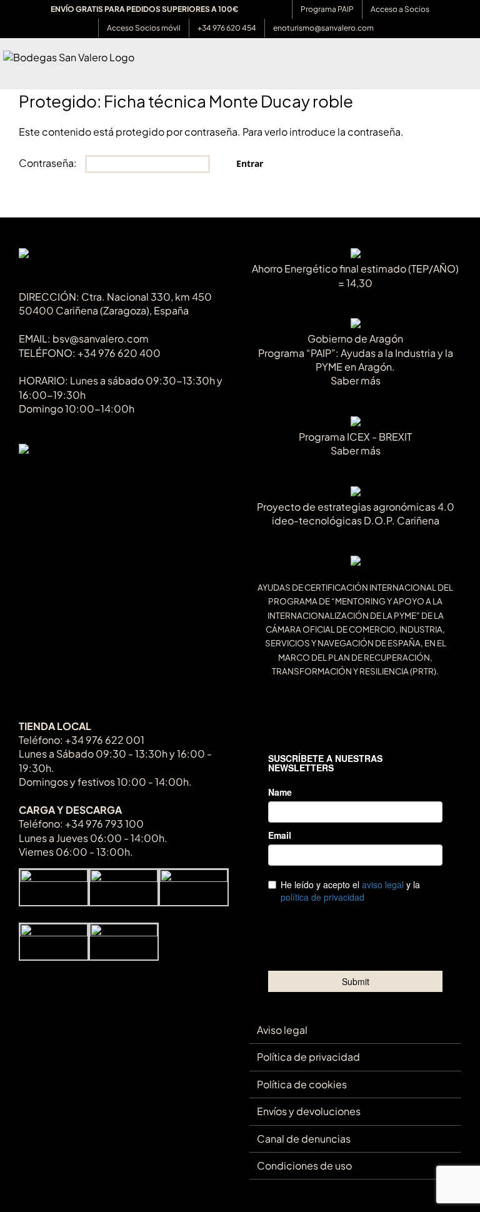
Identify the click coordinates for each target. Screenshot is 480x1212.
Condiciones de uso (304, 1165)
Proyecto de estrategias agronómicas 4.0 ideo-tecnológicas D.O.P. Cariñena (355, 513)
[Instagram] (86, 476)
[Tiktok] (25, 476)
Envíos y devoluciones (309, 1111)
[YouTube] (66, 476)
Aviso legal (282, 1029)
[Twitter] (45, 476)
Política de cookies (302, 1084)
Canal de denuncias (304, 1138)
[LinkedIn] (107, 476)
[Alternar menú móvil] (472, 69)
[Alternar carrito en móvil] (449, 69)
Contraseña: (49, 162)
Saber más (356, 380)
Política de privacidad (308, 1056)
